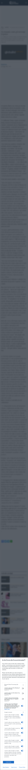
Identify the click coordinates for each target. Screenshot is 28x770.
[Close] (25, 660)
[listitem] (14, 685)
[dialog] (14, 713)
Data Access (14, 767)
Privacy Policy (22, 767)
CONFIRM (8, 762)
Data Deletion (6, 767)
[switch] (22, 688)
